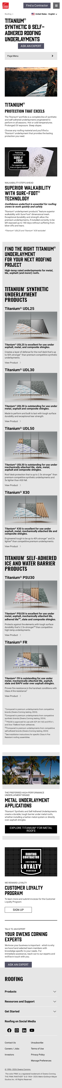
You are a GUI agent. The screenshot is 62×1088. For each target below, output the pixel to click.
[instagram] (17, 1030)
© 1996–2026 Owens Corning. (18, 1069)
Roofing (8, 14)
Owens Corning (5, 5)
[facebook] (9, 1030)
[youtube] (32, 1030)
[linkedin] (24, 1030)
